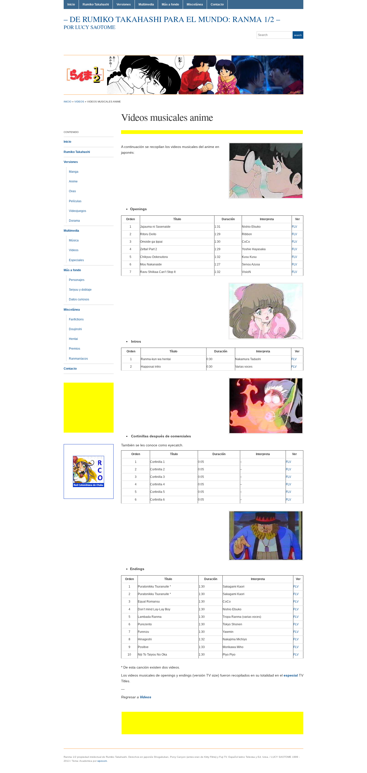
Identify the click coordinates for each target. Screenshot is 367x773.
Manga (73, 171)
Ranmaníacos (78, 358)
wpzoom (102, 761)
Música (74, 240)
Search (298, 35)
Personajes (76, 280)
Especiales (76, 260)
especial (291, 675)
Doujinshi (75, 329)
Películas (75, 201)
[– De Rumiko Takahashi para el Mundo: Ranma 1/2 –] (183, 75)
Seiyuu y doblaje (80, 289)
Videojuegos (77, 211)
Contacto (217, 4)
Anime (73, 181)
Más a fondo (170, 4)
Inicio (71, 4)
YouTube (300, 44)
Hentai (73, 339)
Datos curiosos (79, 299)
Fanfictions (76, 319)
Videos (79, 101)
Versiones (124, 4)
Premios (74, 348)
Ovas (72, 191)
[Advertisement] (89, 408)
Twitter (288, 44)
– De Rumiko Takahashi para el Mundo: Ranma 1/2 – (172, 18)
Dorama (74, 220)
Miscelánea (195, 4)
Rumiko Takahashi (96, 4)
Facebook (294, 44)
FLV (294, 226)
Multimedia (146, 4)
